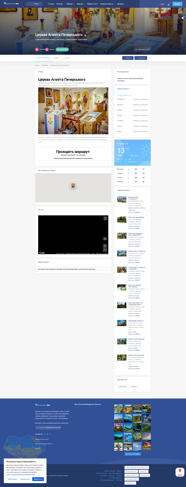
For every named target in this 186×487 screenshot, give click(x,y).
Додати (177, 4)
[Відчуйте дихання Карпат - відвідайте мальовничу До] (146, 446)
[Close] (44, 460)
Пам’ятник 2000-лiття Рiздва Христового (135, 303)
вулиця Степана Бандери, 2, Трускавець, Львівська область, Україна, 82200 (136, 239)
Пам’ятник (131, 471)
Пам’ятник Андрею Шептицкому (134, 286)
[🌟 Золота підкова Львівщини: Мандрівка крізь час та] (146, 409)
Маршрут (70, 4)
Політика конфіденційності (43, 444)
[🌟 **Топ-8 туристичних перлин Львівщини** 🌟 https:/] (118, 427)
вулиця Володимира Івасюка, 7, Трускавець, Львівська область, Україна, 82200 (62, 39)
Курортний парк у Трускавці (137, 467)
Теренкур (119, 480)
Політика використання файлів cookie (23, 474)
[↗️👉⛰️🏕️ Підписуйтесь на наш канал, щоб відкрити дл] (137, 446)
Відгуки (67, 57)
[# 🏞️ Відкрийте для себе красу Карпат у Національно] (128, 427)
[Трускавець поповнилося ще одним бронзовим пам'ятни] (118, 446)
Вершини (80, 4)
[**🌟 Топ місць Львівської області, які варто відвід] (118, 418)
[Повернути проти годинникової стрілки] (103, 238)
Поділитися (141, 58)
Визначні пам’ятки (110, 471)
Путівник (59, 4)
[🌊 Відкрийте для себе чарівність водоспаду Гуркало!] (137, 427)
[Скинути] (105, 238)
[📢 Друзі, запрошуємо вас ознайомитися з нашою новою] (137, 437)
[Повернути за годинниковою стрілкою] (106, 238)
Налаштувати (12, 479)
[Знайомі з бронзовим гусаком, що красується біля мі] (128, 446)
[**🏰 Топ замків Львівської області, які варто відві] (146, 418)
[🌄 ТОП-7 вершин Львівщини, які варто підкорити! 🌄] (128, 418)
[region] (25, 470)
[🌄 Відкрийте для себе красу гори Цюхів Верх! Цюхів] (146, 437)
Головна (51, 4)
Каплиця (130, 208)
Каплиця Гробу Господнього (133, 198)
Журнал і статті (92, 4)
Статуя (144, 475)
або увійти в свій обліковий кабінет (67, 269)
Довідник (120, 4)
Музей (130, 348)
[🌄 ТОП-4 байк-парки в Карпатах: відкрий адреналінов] (128, 409)
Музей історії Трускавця (136, 339)
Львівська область (106, 4)
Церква (136, 260)
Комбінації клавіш (60, 253)
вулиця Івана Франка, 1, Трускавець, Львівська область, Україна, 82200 (135, 222)
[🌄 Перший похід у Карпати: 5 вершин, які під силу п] (137, 409)
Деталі (57, 57)
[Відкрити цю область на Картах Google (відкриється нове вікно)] (42, 253)
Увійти (162, 4)
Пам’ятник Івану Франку (136, 217)
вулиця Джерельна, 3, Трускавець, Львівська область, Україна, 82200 (135, 343)
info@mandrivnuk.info (53, 427)
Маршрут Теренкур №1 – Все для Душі (73, 155)
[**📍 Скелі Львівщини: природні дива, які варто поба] (137, 418)
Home (37, 65)
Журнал (119, 471)
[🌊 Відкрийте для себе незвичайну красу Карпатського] (146, 427)
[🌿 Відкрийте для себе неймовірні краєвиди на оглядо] (118, 437)
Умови (93, 253)
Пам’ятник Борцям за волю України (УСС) (135, 234)
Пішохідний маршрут (115, 478)
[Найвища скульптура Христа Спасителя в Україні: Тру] (128, 437)
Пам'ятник (136, 208)
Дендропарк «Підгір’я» (136, 320)
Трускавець (121, 81)
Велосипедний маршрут (107, 480)
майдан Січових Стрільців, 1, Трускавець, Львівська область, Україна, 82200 (137, 273)
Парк (129, 332)
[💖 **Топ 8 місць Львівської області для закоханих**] (118, 409)
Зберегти (128, 58)
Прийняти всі (38, 479)
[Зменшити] (105, 250)
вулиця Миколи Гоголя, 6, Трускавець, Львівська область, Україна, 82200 (136, 203)
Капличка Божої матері (136, 355)
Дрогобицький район (136, 78)
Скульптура (131, 210)
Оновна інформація (43, 57)
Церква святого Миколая (137, 251)
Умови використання (42, 439)
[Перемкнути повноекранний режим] (105, 218)
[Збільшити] (105, 246)
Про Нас (37, 448)
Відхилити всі (25, 479)
